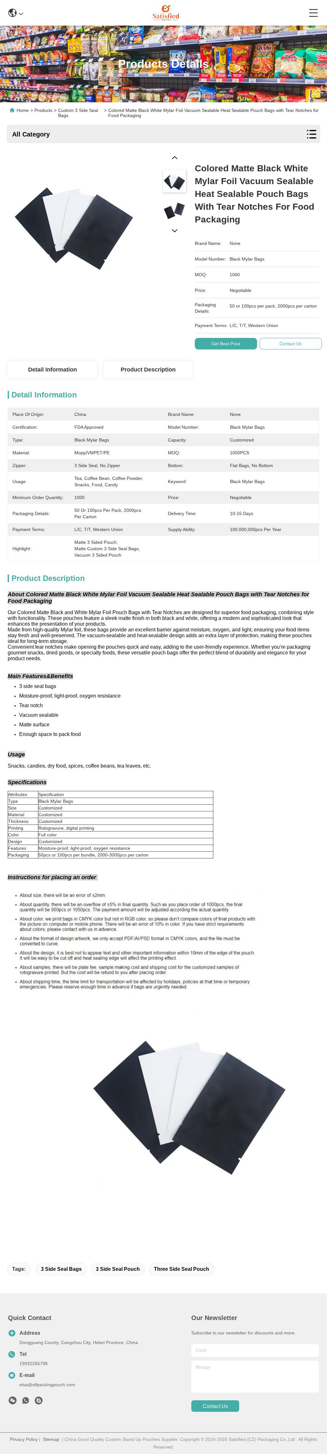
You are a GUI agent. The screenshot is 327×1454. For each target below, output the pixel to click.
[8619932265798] (25, 1402)
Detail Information (52, 369)
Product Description (148, 369)
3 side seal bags (61, 1269)
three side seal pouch (181, 1269)
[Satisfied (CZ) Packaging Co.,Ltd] (166, 13)
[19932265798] (38, 1402)
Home (23, 110)
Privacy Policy (24, 1439)
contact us (215, 1406)
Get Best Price (225, 343)
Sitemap (51, 1439)
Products (43, 110)
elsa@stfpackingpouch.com (47, 1384)
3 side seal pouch (118, 1269)
